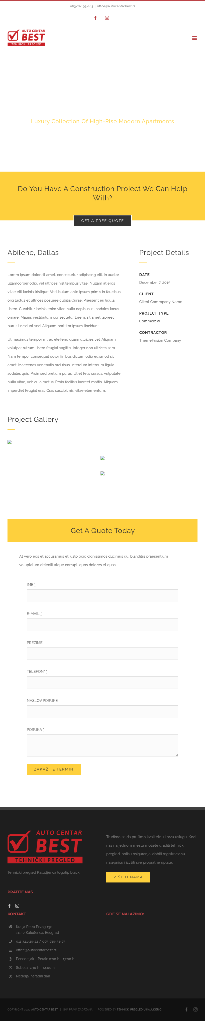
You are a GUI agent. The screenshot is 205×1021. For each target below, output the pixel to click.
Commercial (149, 321)
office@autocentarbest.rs (116, 6)
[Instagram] (17, 906)
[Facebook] (10, 906)
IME (31, 584)
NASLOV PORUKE (42, 700)
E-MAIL (34, 613)
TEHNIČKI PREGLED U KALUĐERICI (139, 1009)
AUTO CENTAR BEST (44, 1009)
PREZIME (34, 643)
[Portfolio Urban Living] (102, 111)
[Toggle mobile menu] (195, 38)
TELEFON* (37, 671)
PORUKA (35, 729)
